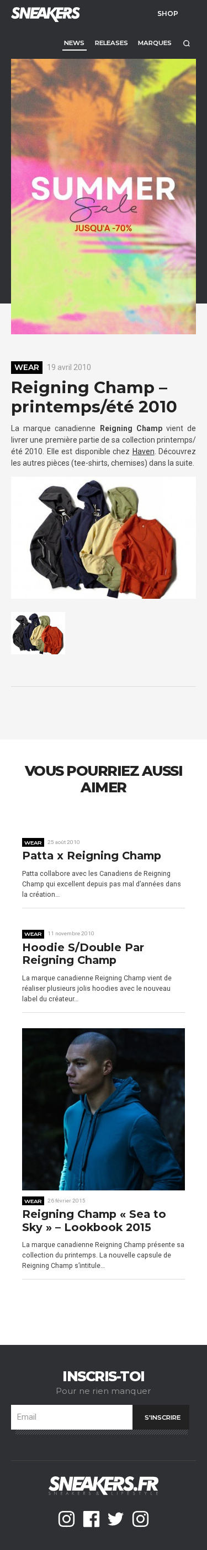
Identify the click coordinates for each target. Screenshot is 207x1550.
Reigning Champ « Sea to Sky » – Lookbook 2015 (94, 1221)
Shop (167, 13)
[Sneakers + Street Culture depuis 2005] (44, 13)
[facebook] (91, 1519)
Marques (155, 43)
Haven (143, 451)
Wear (26, 367)
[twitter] (115, 1519)
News (74, 43)
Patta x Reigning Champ (91, 856)
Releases (111, 43)
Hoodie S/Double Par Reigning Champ (83, 954)
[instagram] (66, 1519)
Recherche (186, 43)
